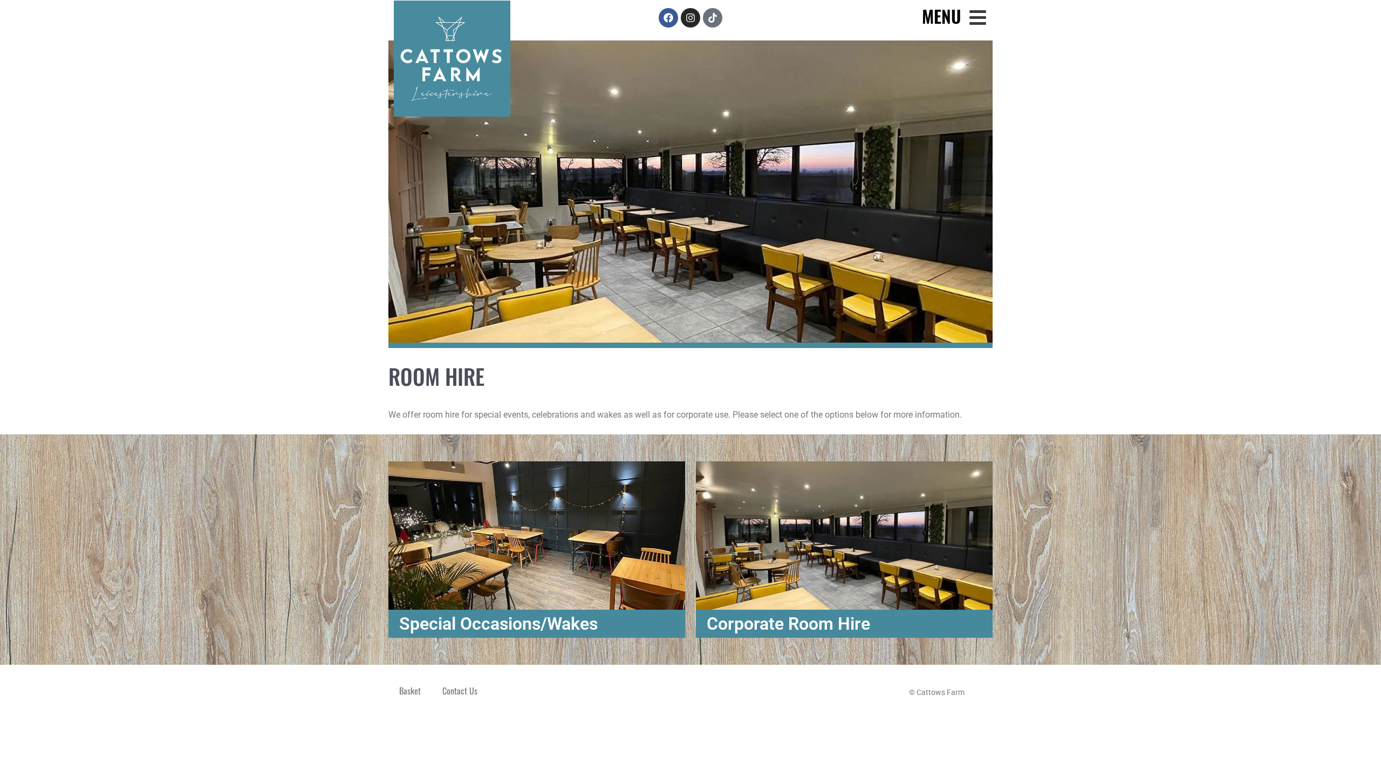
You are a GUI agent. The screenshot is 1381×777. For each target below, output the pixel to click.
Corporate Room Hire (788, 624)
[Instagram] (690, 18)
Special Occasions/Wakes (498, 624)
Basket (410, 690)
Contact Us (459, 690)
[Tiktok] (712, 18)
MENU (941, 16)
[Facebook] (668, 18)
